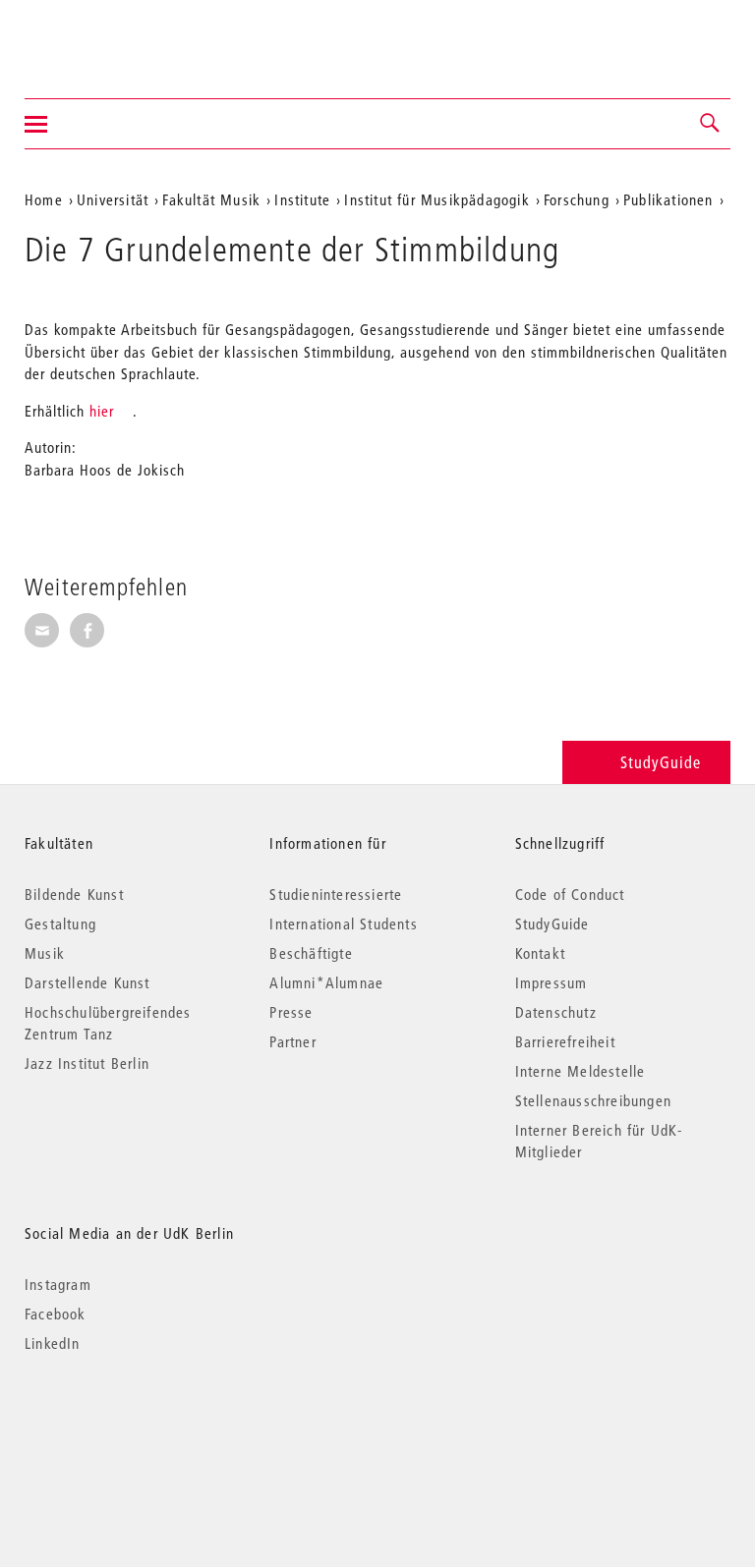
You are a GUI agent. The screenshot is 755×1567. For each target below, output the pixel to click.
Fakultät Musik (211, 199)
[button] (710, 123)
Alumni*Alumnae (326, 982)
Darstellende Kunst (87, 982)
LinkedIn (53, 1343)
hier (101, 410)
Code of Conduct (570, 894)
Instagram (58, 1284)
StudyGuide (660, 762)
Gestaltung (60, 923)
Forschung (577, 199)
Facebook (56, 1313)
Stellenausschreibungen (593, 1100)
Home (44, 199)
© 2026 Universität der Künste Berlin (127, 1426)
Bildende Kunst (74, 894)
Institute (302, 199)
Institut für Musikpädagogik (436, 199)
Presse (291, 1012)
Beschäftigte (310, 953)
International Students (343, 923)
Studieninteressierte (335, 894)
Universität (112, 199)
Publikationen (668, 199)
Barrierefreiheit (565, 1041)
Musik (45, 953)
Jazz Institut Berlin (87, 1063)
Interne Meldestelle (580, 1071)
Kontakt (540, 953)
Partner (292, 1041)
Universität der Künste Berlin (102, 36)
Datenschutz (556, 1012)
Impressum (551, 982)
